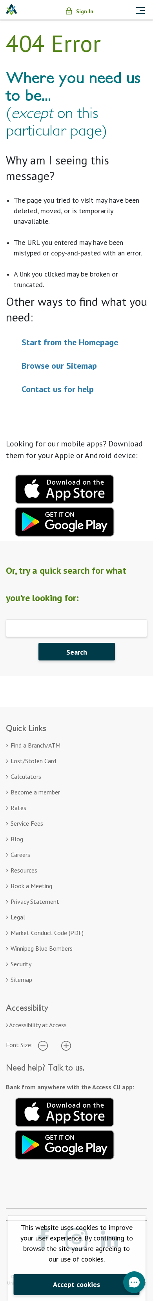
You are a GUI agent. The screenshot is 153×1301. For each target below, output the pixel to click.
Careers (20, 854)
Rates (18, 808)
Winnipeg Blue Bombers (42, 948)
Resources (24, 870)
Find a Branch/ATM (35, 745)
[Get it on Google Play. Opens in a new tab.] (65, 1143)
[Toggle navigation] (140, 10)
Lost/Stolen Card (33, 761)
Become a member (35, 792)
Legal (18, 917)
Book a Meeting (31, 886)
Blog (17, 839)
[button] (134, 1282)
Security (21, 964)
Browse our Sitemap (59, 365)
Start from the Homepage (70, 342)
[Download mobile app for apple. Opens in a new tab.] (65, 488)
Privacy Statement (35, 901)
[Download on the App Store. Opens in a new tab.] (65, 1111)
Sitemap (21, 979)
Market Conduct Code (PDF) (47, 933)
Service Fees (27, 823)
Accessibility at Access (38, 1025)
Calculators (26, 776)
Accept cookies (76, 1284)
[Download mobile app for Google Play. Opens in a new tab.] (65, 521)
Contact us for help (58, 389)
